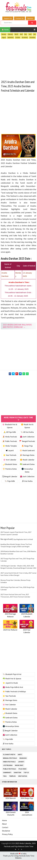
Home (4, 820)
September (10, 37)
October (17, 37)
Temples (12, 775)
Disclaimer (6, 831)
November (25, 37)
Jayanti (21, 761)
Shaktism (17, 772)
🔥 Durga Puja (27, 446)
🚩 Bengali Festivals (27, 441)
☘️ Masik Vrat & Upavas (12, 678)
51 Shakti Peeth (9, 754)
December (32, 37)
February (10, 34)
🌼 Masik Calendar (27, 460)
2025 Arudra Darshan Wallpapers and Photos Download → (17, 325)
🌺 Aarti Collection (27, 436)
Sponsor (30, 18)
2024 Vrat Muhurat (10, 630)
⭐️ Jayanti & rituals (10, 683)
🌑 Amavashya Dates (11, 726)
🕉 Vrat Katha (27, 481)
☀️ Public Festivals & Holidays (14, 691)
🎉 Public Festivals (9, 441)
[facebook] (18, 849)
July (34, 34)
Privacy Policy (7, 834)
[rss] (21, 849)
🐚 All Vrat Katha (27, 432)
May (25, 34)
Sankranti (7, 772)
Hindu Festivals (9, 761)
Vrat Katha (22, 775)
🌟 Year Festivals (9, 455)
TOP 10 (26, 772)
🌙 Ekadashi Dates (9, 464)
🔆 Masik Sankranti (27, 450)
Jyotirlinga (7, 765)
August (4, 37)
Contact (5, 827)
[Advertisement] (18, 59)
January (3, 34)
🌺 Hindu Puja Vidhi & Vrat (13, 687)
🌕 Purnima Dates (10, 469)
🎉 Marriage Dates (27, 455)
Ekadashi (23, 757)
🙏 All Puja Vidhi (9, 432)
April (21, 34)
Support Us (8, 18)
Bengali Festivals (10, 757)
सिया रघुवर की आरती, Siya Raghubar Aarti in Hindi (17, 539)
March (16, 34)
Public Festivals (9, 768)
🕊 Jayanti (10, 450)
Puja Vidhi (22, 768)
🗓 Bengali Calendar (9, 476)
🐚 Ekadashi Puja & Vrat (12, 674)
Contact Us (19, 18)
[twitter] (15, 849)
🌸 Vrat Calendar (9, 460)
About (4, 824)
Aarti (20, 754)
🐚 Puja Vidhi (10, 481)
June (30, 34)
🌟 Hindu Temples (10, 446)
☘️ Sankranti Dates (27, 464)
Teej (5, 775)
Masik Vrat (19, 765)
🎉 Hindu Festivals (10, 436)
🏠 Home (5, 29)
